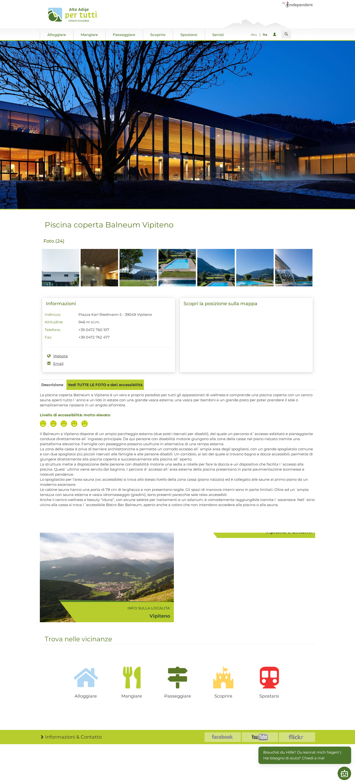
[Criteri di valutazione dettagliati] (65, 424)
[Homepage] (74, 14)
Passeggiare (124, 34)
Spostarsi (188, 34)
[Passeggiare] (177, 677)
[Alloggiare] (85, 677)
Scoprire (157, 34)
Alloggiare (56, 34)
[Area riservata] (275, 34)
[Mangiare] (131, 677)
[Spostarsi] (269, 677)
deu (254, 34)
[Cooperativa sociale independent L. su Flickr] (297, 737)
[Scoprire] (223, 677)
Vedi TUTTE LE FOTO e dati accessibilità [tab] (105, 384)
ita (265, 34)
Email (58, 363)
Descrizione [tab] (52, 384)
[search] (286, 34)
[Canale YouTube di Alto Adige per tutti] (260, 737)
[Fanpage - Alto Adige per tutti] (223, 737)
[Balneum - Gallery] (60, 276)
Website (60, 356)
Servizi (218, 34)
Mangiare (89, 34)
